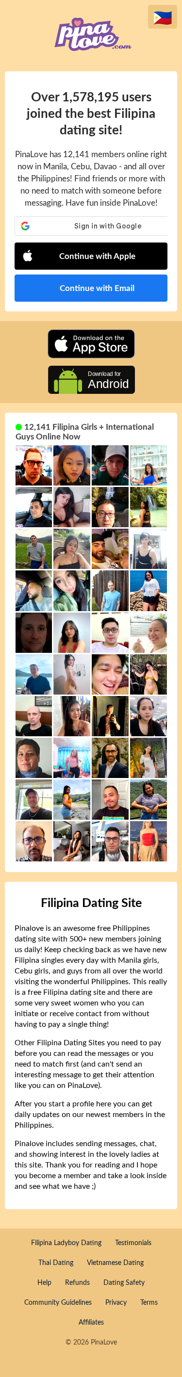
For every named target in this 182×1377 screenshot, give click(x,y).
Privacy (116, 1302)
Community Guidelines (58, 1302)
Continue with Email (97, 288)
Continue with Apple (97, 256)
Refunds (77, 1283)
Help (44, 1283)
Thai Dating (55, 1263)
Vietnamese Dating (115, 1263)
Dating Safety (124, 1283)
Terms (149, 1302)
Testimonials (133, 1243)
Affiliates (91, 1322)
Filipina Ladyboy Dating (66, 1243)
